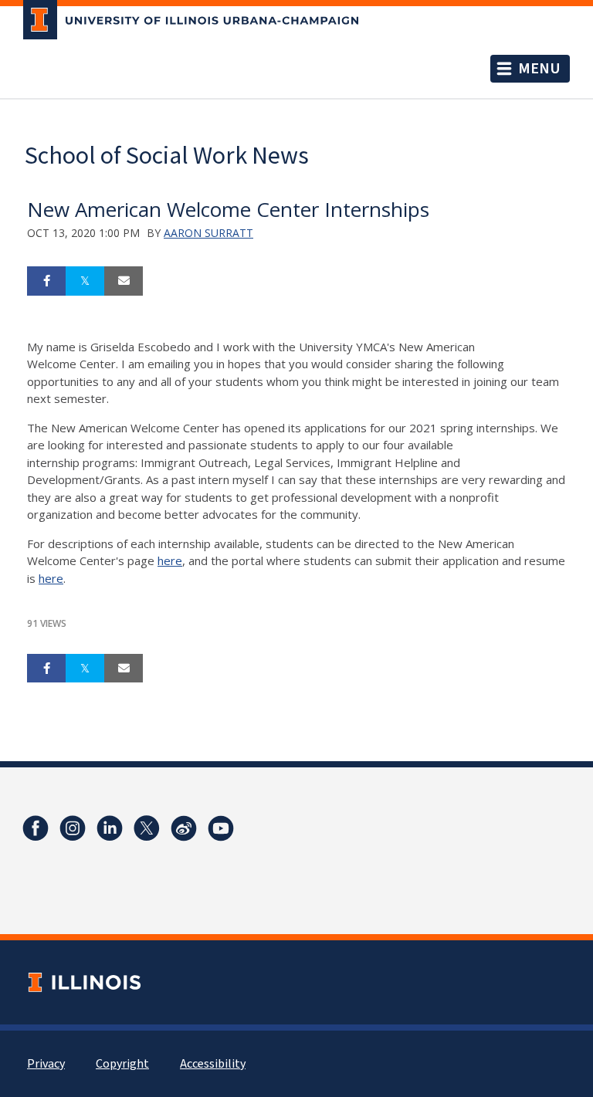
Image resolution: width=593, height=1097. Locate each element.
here (170, 560)
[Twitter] (147, 828)
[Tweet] (85, 281)
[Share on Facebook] (46, 281)
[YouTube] (221, 828)
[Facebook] (36, 828)
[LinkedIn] (110, 828)
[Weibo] (184, 828)
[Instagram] (73, 828)
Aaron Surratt (208, 232)
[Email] (123, 281)
